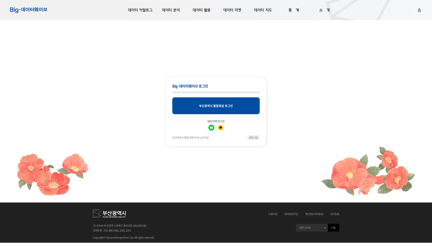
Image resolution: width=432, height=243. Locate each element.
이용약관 (273, 214)
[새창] (109, 214)
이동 (333, 228)
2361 (128, 230)
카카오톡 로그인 (221, 128)
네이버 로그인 (211, 128)
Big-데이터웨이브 (28, 10)
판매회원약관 (291, 214)
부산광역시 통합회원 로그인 (216, 106)
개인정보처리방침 (314, 214)
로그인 (419, 10)
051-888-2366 (111, 230)
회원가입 (253, 137)
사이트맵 (334, 214)
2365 (122, 230)
